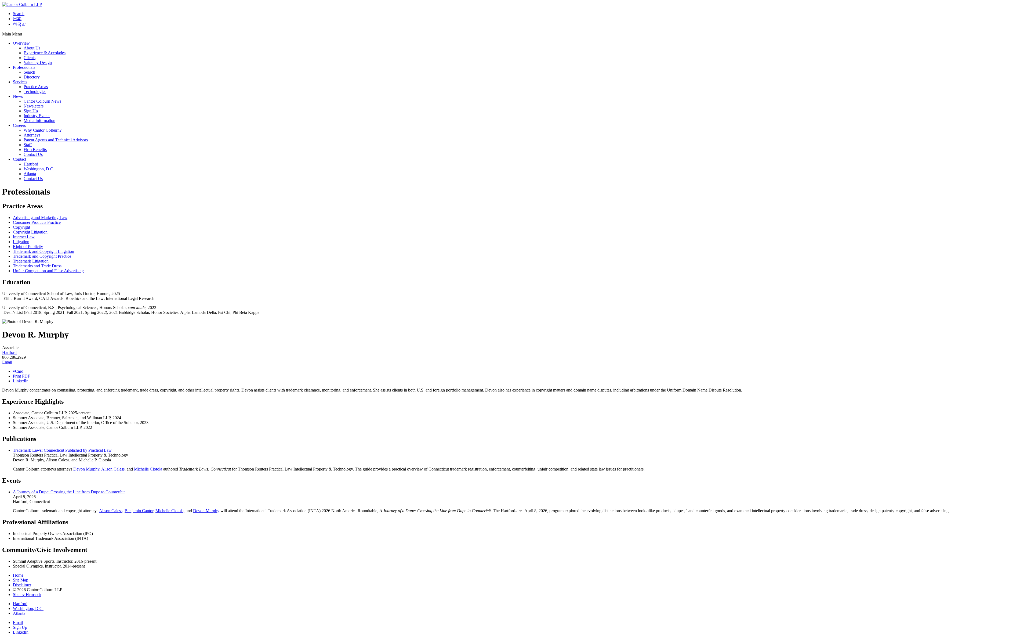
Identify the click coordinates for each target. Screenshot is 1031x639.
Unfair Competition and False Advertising (48, 270)
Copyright (21, 227)
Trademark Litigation (31, 261)
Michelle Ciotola (148, 469)
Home (18, 575)
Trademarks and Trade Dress (37, 266)
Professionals (24, 67)
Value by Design (38, 62)
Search (18, 13)
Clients (29, 57)
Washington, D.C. (39, 169)
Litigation (21, 241)
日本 (17, 18)
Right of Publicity (28, 246)
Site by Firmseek (27, 594)
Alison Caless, (113, 469)
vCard (18, 371)
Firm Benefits (35, 149)
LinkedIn (20, 381)
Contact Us (33, 154)
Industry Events (37, 115)
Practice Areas (36, 86)
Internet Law (24, 237)
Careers (19, 125)
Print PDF (21, 376)
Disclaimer (22, 585)
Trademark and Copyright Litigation (43, 251)
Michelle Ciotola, (170, 510)
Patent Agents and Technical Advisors (56, 140)
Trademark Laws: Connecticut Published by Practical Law (62, 450)
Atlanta (30, 173)
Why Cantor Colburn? (42, 130)
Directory (32, 77)
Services (20, 82)
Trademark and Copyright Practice (42, 256)
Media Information (39, 120)
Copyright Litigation (30, 232)
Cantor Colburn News (42, 101)
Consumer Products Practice (37, 222)
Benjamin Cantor (139, 510)
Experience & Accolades (45, 53)
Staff (28, 144)
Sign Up (31, 111)
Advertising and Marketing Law (40, 217)
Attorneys (32, 135)
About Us (32, 48)
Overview (21, 43)
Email (7, 362)
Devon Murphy (86, 469)
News (18, 96)
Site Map (20, 580)
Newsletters (33, 106)
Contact (19, 159)
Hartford (31, 164)
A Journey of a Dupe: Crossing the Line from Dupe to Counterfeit (69, 492)
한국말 (19, 24)
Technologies (35, 91)
